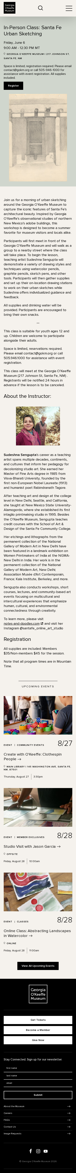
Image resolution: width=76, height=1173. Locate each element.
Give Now (38, 1040)
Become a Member (38, 1030)
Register (13, 85)
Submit (38, 1095)
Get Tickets (38, 1020)
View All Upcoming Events (38, 965)
